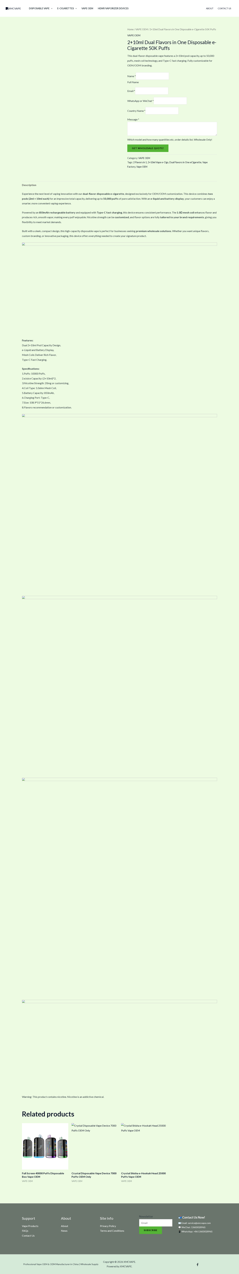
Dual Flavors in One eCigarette (185, 162)
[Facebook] (197, 1264)
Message (133, 119)
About (209, 8)
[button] (51, 8)
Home (130, 29)
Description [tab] (29, 184)
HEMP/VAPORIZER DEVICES (113, 8)
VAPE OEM (87, 8)
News (64, 1230)
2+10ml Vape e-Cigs (158, 162)
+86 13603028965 (203, 1231)
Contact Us (224, 8)
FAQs (25, 1230)
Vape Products (30, 1225)
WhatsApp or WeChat (140, 100)
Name (131, 76)
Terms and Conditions (112, 1230)
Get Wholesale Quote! (148, 148)
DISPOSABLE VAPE (39, 8)
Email (131, 90)
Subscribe (150, 1230)
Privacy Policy (108, 1225)
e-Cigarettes (65, 8)
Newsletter (146, 1216)
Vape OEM (141, 166)
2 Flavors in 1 (140, 162)
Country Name (136, 110)
